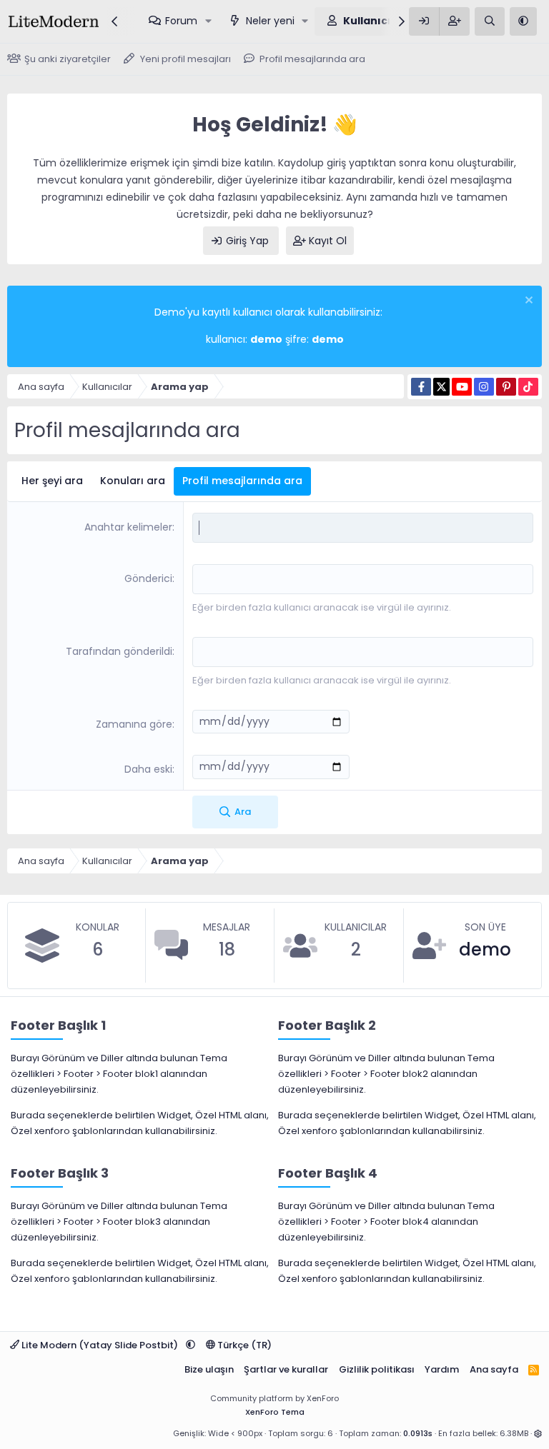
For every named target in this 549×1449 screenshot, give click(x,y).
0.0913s (417, 1433)
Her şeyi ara (52, 480)
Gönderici (148, 578)
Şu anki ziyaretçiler (67, 59)
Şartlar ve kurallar (286, 1369)
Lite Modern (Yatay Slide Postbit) (99, 1345)
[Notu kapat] (527, 301)
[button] (208, 21)
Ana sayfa (494, 1369)
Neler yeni (270, 21)
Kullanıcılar (374, 21)
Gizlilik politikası (377, 1369)
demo (485, 949)
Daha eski (148, 769)
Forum (181, 21)
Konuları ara (132, 480)
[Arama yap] (490, 21)
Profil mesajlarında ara (312, 59)
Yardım (442, 1369)
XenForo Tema (275, 1412)
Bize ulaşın (209, 1369)
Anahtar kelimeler (128, 527)
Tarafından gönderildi (119, 651)
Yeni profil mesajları (185, 59)
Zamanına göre (134, 724)
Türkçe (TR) (243, 1345)
